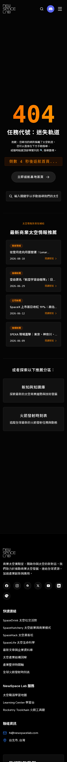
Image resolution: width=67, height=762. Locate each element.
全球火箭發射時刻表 (16, 672)
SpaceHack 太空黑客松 (18, 635)
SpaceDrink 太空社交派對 (20, 620)
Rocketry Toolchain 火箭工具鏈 (24, 710)
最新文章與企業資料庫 (18, 650)
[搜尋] (41, 9)
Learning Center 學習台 (18, 702)
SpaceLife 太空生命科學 (19, 642)
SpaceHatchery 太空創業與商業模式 (27, 628)
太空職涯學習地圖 (15, 695)
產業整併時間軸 (13, 665)
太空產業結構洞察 (15, 657)
